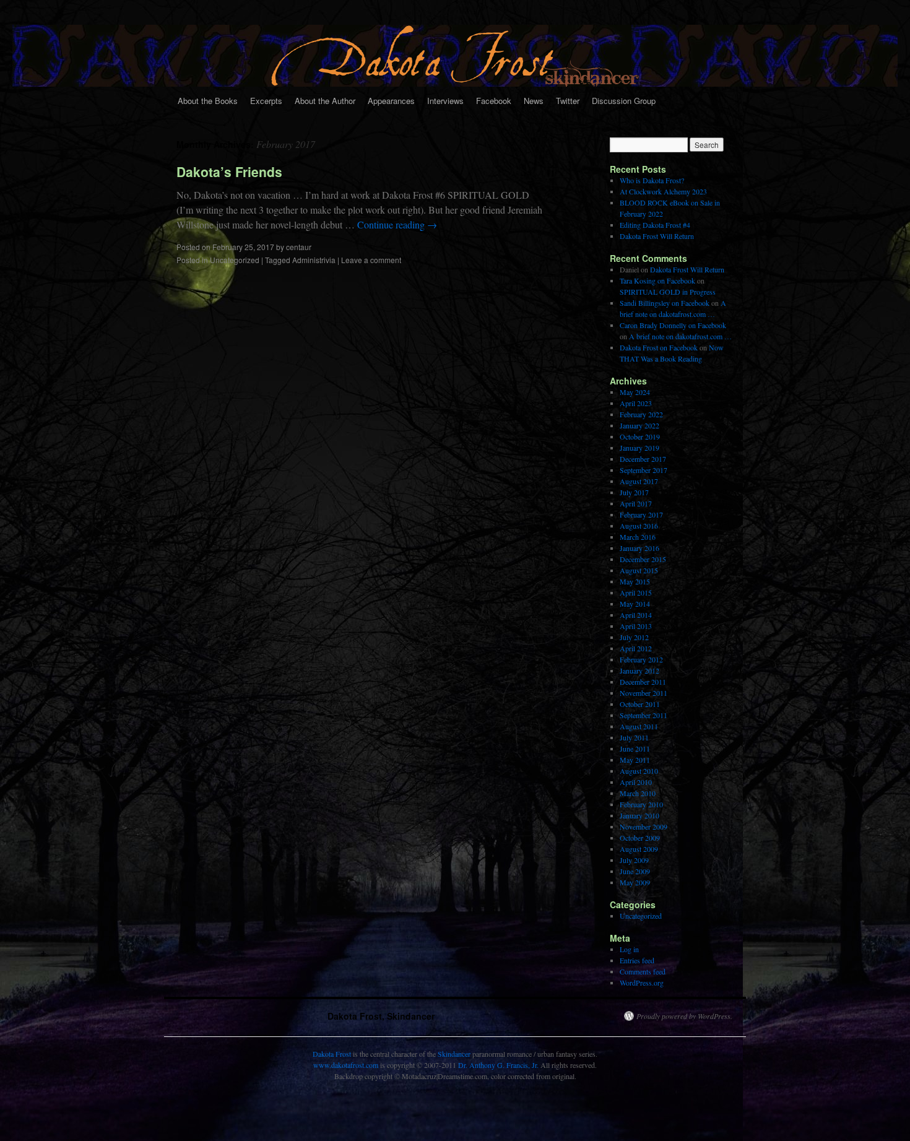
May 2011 (635, 760)
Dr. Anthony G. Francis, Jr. (498, 1065)
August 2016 (639, 526)
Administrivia (314, 259)
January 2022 (639, 425)
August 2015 (639, 570)
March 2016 (638, 537)
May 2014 (635, 604)
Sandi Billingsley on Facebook (664, 303)
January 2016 (639, 548)
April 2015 (636, 592)
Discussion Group (624, 100)
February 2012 (641, 659)
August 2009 (639, 849)
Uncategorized (234, 259)
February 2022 (641, 414)
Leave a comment (371, 259)
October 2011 (640, 704)
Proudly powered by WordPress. (684, 1016)
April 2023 (636, 403)
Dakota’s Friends (229, 171)
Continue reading (397, 224)
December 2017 (643, 459)
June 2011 (635, 748)
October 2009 (640, 838)
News (534, 100)
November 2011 (643, 693)
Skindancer (454, 1054)
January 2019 (639, 448)
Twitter (567, 100)
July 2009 (634, 860)
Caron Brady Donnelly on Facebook (673, 325)
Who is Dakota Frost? (652, 180)
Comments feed (642, 971)
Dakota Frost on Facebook (659, 347)
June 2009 (635, 871)
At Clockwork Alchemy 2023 (663, 191)
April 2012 (636, 648)
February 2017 (641, 514)
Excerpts (266, 100)
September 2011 (643, 715)
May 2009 (635, 882)
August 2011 (639, 726)
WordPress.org (642, 982)
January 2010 (639, 815)
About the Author (325, 100)
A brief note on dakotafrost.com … (680, 336)
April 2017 (636, 503)
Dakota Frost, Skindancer (381, 1016)
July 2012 (634, 637)
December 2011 (643, 682)
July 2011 (634, 737)
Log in (629, 949)
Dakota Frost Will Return (657, 236)
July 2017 (634, 492)
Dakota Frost (332, 1054)
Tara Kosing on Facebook (657, 280)
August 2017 (639, 481)
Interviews (445, 100)
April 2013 (636, 626)
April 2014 (636, 615)
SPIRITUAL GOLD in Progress (668, 292)
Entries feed (637, 960)
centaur (298, 246)
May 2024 (635, 392)
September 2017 (643, 470)
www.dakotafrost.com (345, 1065)
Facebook (493, 100)
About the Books (208, 100)
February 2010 (641, 804)
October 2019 (640, 436)
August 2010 (639, 771)
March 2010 (638, 793)
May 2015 (635, 581)
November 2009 (643, 826)
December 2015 (643, 559)
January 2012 (639, 670)
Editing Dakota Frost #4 (655, 225)
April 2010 (636, 782)
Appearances (391, 100)
